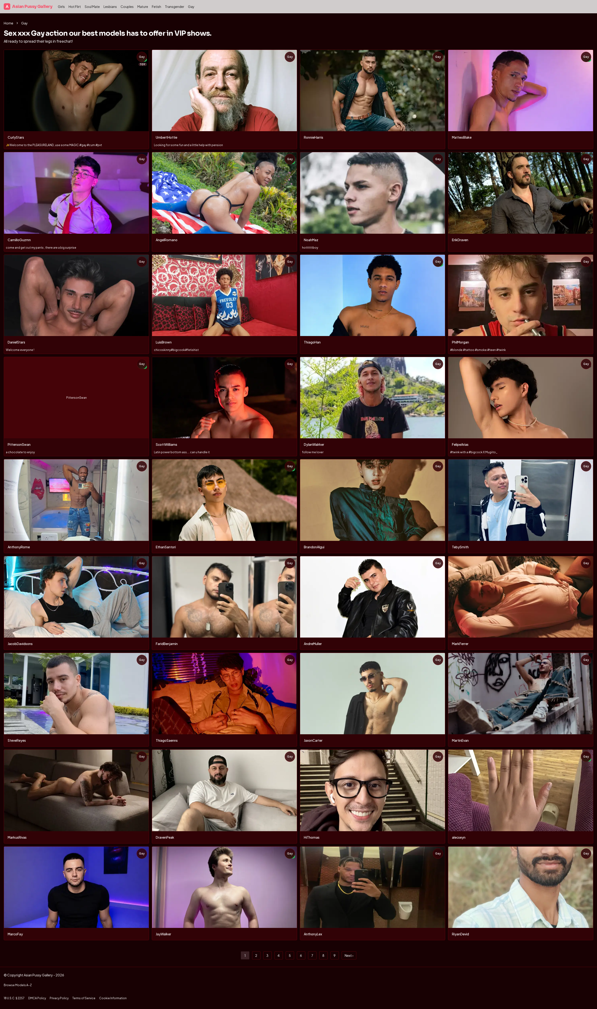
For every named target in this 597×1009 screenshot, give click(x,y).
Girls (61, 6)
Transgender (174, 6)
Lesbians (110, 6)
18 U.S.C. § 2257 (14, 998)
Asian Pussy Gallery (29, 6)
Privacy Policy (59, 998)
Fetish (156, 6)
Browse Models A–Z (18, 985)
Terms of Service (83, 998)
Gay (191, 6)
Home (8, 23)
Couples (127, 6)
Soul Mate (92, 6)
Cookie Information (113, 998)
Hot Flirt (75, 6)
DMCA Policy (37, 998)
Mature (142, 6)
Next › (349, 955)
